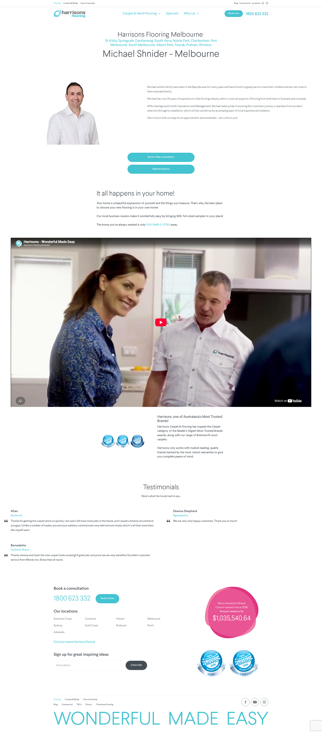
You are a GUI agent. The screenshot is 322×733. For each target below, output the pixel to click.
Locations (256, 3)
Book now (233, 13)
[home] (85, 14)
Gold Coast (91, 625)
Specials (172, 13)
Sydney (58, 625)
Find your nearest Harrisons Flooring (74, 641)
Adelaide (59, 632)
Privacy (89, 705)
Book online (107, 598)
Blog (236, 3)
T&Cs (79, 705)
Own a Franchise (87, 3)
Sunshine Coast (63, 619)
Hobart (120, 619)
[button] (141, 13)
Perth (150, 625)
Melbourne (153, 619)
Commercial (244, 3)
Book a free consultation (161, 157)
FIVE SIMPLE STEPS (158, 224)
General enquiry (161, 169)
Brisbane (121, 625)
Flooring (57, 3)
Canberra (90, 619)
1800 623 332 (257, 14)
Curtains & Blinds (70, 3)
